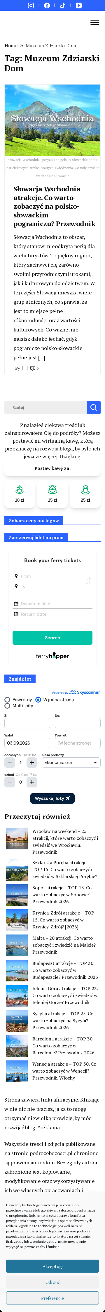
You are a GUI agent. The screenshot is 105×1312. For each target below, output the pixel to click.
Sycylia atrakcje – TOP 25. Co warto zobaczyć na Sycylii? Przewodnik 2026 (62, 1020)
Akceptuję (53, 1266)
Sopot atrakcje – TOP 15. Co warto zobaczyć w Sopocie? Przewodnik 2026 (62, 894)
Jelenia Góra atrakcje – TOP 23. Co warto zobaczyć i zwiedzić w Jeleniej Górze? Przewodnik (65, 995)
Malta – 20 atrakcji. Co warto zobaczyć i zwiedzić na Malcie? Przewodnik (64, 945)
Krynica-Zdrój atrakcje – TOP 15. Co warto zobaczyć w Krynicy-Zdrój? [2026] (63, 920)
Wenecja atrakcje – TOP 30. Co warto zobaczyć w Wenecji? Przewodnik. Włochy (64, 1071)
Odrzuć (53, 1282)
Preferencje (52, 1298)
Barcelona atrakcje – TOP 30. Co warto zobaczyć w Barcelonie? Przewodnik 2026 (63, 1046)
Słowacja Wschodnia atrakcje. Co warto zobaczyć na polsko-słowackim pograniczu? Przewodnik (54, 206)
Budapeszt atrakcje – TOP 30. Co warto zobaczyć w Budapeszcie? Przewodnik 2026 (65, 970)
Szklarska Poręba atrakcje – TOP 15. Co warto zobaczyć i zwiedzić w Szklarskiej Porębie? (64, 869)
